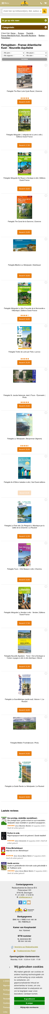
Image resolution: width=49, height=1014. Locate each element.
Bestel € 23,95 (24, 102)
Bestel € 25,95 (24, 449)
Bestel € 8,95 (24, 493)
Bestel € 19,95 (24, 580)
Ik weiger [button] (29, 1003)
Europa (21, 33)
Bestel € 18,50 (24, 189)
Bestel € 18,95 (24, 276)
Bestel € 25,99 (24, 363)
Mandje (45, 3)
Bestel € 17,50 (24, 623)
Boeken (42, 35)
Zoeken (44, 11)
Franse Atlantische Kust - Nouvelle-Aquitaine (18, 35)
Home (13, 33)
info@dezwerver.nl (25, 897)
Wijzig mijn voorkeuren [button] (29, 1007)
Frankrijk (29, 33)
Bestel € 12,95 (24, 536)
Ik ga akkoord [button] (29, 999)
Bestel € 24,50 (24, 406)
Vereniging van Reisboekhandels (26, 947)
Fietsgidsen (5, 37)
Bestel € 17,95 (24, 145)
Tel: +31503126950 (41, 3)
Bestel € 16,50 (24, 319)
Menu (6, 3)
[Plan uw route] (29, 902)
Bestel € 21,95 (24, 667)
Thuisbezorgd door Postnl (26, 951)
